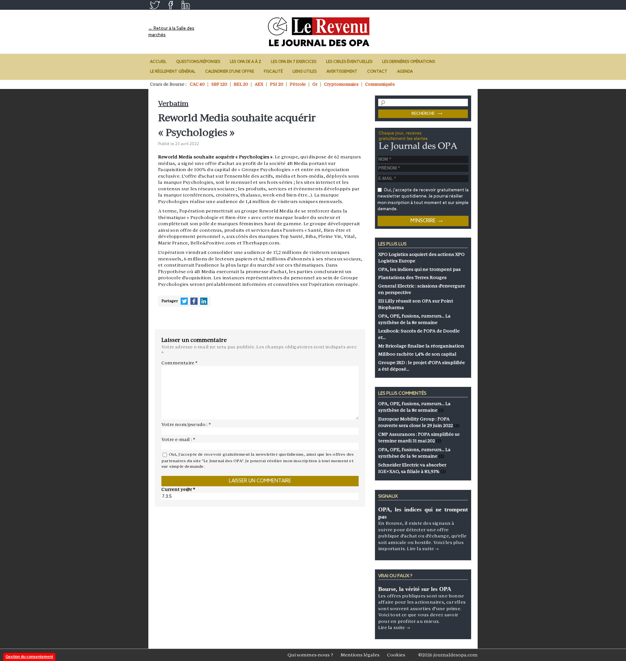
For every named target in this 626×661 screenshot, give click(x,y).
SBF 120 (219, 84)
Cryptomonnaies (341, 84)
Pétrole (298, 84)
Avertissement (341, 71)
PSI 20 (276, 84)
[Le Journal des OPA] (319, 32)
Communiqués (380, 84)
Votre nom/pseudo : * (186, 424)
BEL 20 (241, 84)
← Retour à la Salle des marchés (171, 31)
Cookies (396, 654)
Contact (377, 71)
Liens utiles (304, 71)
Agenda (405, 71)
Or (315, 84)
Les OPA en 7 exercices (293, 62)
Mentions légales (360, 654)
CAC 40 (197, 84)
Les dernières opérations (408, 62)
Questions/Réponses (198, 62)
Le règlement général (172, 71)
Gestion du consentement (29, 656)
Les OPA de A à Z (245, 62)
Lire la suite (423, 548)
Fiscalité (273, 71)
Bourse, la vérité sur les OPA (414, 589)
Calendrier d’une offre (229, 71)
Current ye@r (178, 489)
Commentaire (179, 362)
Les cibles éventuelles (349, 62)
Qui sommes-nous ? (310, 654)
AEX (259, 84)
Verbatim (173, 103)
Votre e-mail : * (178, 439)
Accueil (158, 62)
